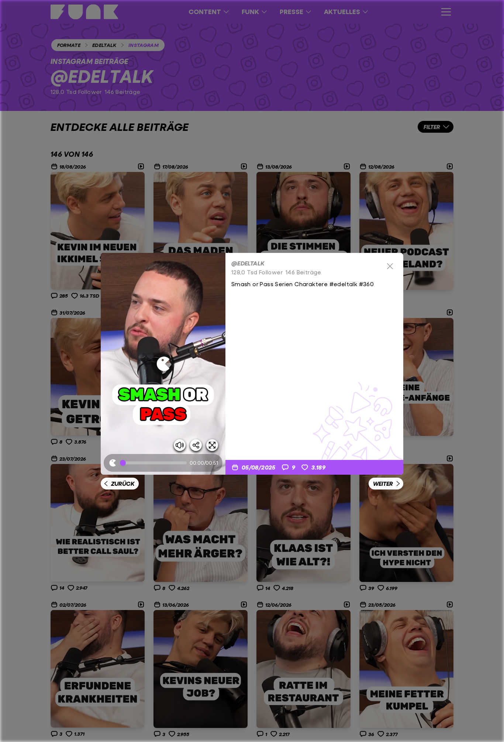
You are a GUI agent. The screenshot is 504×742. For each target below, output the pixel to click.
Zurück (122, 483)
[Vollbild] (212, 445)
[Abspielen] (163, 364)
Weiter (383, 483)
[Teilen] (196, 445)
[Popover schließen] (390, 266)
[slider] (155, 462)
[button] (163, 364)
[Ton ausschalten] (180, 445)
